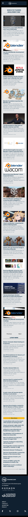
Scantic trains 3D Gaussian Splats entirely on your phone (13, 393)
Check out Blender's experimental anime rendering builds (13, 223)
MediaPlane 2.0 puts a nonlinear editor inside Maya (12, 465)
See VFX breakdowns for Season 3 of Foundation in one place (14, 355)
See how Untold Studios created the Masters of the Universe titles (14, 453)
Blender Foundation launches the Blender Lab (13, 101)
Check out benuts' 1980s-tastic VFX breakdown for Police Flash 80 (13, 426)
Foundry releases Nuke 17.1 (11, 368)
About (4, 501)
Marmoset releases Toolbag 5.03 (12, 450)
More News (14, 418)
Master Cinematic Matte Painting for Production (13, 342)
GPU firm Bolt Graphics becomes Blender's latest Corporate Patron (13, 150)
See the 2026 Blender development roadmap (13, 52)
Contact (5, 503)
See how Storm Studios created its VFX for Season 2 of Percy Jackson (13, 406)
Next (20, 334)
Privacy (4, 507)
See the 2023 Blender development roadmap (13, 320)
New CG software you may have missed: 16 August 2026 (12, 438)
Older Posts (21, 469)
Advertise (5, 505)
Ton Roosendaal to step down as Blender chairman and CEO (12, 126)
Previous (9, 334)
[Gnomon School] (8, 489)
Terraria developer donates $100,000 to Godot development (12, 295)
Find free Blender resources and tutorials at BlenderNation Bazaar (13, 271)
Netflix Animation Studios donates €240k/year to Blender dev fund (13, 77)
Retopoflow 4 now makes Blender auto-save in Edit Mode (13, 28)
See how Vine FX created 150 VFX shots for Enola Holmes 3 (12, 380)
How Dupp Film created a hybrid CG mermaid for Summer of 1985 (13, 446)
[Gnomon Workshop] (8, 495)
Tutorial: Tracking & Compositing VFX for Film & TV (13, 442)
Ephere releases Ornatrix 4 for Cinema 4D (12, 457)
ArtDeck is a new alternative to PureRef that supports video (12, 430)
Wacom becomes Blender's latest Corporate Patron (13, 175)
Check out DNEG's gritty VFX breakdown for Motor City (11, 461)
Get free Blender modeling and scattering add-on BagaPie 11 (12, 199)
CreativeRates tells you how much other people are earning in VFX (13, 421)
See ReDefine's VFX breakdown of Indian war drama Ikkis (13, 434)
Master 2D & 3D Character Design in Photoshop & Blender (13, 248)
